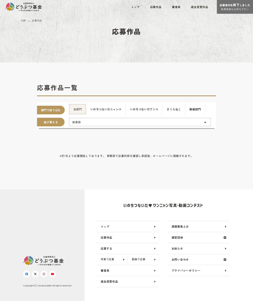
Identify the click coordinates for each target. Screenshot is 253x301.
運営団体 (177, 237)
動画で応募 (138, 259)
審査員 (176, 7)
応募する (106, 248)
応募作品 (156, 7)
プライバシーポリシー (186, 270)
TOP (23, 20)
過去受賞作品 (199, 7)
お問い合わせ (180, 259)
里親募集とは (180, 226)
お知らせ (177, 248)
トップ (135, 7)
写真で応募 (107, 259)
